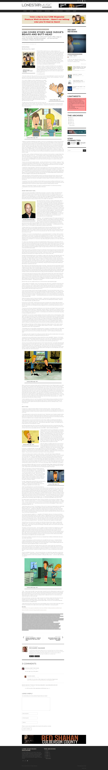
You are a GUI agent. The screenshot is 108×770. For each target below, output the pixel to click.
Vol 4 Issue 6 (45, 29)
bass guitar (24, 615)
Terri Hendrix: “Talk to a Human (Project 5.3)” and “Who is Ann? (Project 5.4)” (79, 68)
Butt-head (32, 617)
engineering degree (55, 618)
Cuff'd (54, 617)
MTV (39, 624)
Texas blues (29, 627)
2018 (71, 122)
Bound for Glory (59, 616)
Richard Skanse (25, 44)
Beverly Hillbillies (26, 616)
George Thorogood (37, 619)
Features (33, 29)
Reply (36, 669)
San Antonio (57, 625)
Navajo (47, 624)
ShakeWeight (38, 626)
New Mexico (51, 624)
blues (44, 616)
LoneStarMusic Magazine (27, 623)
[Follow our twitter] (69, 143)
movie (36, 624)
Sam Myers (52, 625)
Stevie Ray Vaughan (56, 626)
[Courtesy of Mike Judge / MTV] (43, 122)
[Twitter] (82, 1)
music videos (42, 624)
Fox (23, 619)
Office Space (24, 625)
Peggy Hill (36, 625)
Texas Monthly (35, 627)
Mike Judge (24, 624)
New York (57, 624)
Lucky (48, 623)
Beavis (29, 615)
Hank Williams (49, 619)
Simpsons (43, 626)
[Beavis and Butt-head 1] (56, 89)
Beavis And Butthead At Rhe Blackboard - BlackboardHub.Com (39, 685)
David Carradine (25, 618)
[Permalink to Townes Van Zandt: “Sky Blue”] (70, 88)
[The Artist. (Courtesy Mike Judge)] (28, 209)
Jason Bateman (60, 619)
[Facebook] (78, 1)
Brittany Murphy (25, 617)
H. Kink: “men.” (72, 55)
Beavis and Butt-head (35, 615)
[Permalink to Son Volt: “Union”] (70, 76)
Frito (25, 619)
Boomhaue (53, 616)
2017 (71, 123)
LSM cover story (36, 623)
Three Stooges (49, 627)
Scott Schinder (76, 75)
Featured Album (74, 54)
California (37, 617)
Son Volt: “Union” (77, 74)
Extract (61, 618)
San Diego (24, 626)
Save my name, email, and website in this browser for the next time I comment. (37, 726)
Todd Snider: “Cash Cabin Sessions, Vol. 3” (79, 81)
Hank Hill (44, 619)
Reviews (80, 54)
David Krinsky (32, 618)
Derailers (38, 618)
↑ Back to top (84, 768)
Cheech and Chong (43, 617)
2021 (71, 117)
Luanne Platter (43, 623)
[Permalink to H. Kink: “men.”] (77, 43)
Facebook (37, 656)
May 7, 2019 (81, 75)
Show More (71, 125)
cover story (50, 617)
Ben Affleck (57, 615)
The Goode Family (42, 627)
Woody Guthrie (25, 630)
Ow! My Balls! (30, 625)
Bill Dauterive (33, 616)
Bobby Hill (48, 616)
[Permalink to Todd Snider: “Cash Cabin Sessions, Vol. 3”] (70, 82)
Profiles (38, 29)
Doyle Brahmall (47, 618)
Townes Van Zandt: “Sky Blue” (79, 87)
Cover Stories (26, 29)
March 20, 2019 (82, 88)
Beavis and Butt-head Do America (47, 615)
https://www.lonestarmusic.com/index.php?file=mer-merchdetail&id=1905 (40, 680)
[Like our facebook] (78, 143)
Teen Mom (24, 627)
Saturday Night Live (31, 626)
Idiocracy (54, 619)
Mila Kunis (29, 624)
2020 (71, 119)
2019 (71, 120)
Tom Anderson (56, 627)
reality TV (41, 625)
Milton (33, 624)
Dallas (58, 617)
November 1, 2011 (33, 44)
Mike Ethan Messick (77, 82)
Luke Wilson (52, 623)
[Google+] (80, 1)
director (42, 618)
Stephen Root (48, 626)
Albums (69, 54)
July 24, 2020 (78, 57)
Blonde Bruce (40, 616)
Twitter (32, 656)
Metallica (58, 623)
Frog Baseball (30, 619)
